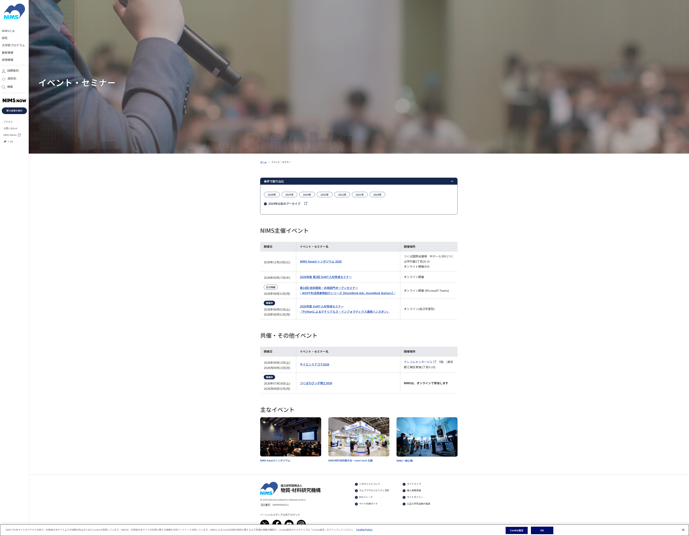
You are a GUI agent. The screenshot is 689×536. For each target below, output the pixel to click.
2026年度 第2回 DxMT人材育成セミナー (326, 277)
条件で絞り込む (274, 181)
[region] (344, 530)
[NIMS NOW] (14, 100)
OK (542, 530)
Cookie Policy (364, 529)
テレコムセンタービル (420, 362)
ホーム (263, 161)
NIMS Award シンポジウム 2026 (321, 261)
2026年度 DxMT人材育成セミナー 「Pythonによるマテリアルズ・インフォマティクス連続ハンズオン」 (345, 309)
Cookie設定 (516, 530)
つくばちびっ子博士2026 (316, 383)
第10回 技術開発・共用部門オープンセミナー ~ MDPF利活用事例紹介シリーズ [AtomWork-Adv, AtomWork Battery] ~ (347, 290)
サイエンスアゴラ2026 (314, 364)
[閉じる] (683, 530)
